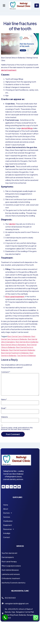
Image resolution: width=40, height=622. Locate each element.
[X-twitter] (7, 486)
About (5, 509)
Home (5, 505)
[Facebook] (3, 486)
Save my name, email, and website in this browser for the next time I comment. (17, 428)
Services (6, 517)
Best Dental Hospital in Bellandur (22, 350)
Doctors (6, 513)
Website (4, 417)
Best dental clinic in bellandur (27, 342)
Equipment (7, 525)
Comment (5, 372)
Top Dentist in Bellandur (26, 355)
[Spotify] (19, 486)
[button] (4, 5)
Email (3, 408)
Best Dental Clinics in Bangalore (13, 344)
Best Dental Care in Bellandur (19, 336)
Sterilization (8, 521)
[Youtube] (15, 486)
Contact (6, 537)
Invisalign (6, 533)
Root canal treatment (14, 296)
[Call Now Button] (5, 617)
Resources (7, 529)
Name (4, 399)
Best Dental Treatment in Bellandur (15, 353)
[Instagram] (11, 486)
